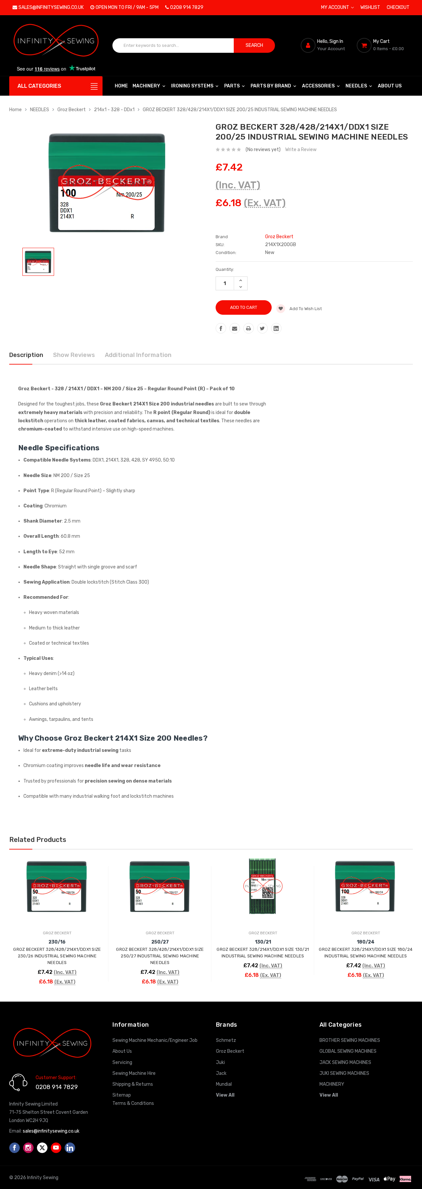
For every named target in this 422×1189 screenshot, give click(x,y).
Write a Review (300, 149)
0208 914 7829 (186, 7)
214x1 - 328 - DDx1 (114, 109)
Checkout (398, 7)
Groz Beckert (71, 109)
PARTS (232, 86)
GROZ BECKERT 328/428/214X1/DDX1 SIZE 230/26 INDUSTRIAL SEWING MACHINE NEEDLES (57, 956)
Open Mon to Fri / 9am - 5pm (127, 7)
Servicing (122, 1062)
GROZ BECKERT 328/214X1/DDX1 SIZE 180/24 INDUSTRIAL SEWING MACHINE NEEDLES (365, 952)
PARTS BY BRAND (271, 86)
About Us (390, 86)
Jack (221, 1073)
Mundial (224, 1084)
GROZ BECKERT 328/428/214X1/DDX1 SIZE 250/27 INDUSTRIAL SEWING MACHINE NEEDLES (160, 956)
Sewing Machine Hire (134, 1073)
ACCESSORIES (319, 86)
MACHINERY (147, 86)
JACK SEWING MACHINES (345, 1062)
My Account (335, 7)
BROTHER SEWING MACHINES (349, 1040)
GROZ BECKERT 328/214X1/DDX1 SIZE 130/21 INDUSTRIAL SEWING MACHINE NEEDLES (263, 952)
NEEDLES (357, 86)
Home (121, 86)
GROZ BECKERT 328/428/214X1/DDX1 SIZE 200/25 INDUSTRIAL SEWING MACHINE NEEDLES (240, 109)
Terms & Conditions (133, 1103)
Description (26, 355)
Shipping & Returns (132, 1084)
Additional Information (138, 355)
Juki (220, 1062)
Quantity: (225, 269)
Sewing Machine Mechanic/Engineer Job (154, 1040)
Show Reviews (74, 355)
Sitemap (121, 1095)
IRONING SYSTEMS (192, 86)
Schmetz (226, 1040)
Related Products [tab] (37, 840)
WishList (370, 7)
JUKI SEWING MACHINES (344, 1073)
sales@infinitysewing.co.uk (51, 7)
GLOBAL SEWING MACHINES (348, 1051)
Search (254, 45)
